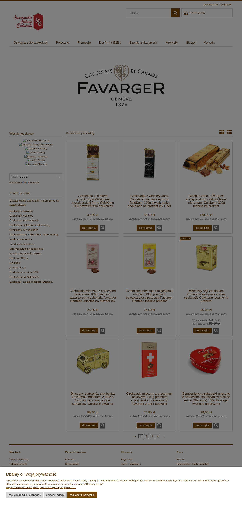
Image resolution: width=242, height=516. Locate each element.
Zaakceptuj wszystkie (82, 495)
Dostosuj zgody (55, 495)
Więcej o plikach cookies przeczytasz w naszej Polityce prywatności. (41, 487)
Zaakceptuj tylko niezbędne (25, 495)
